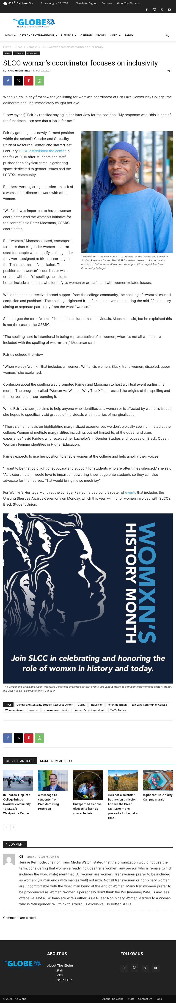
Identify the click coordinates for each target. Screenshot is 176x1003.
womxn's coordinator (57, 710)
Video (114, 35)
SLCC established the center (42, 151)
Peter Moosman (117, 704)
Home (7, 47)
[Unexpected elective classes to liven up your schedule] (88, 785)
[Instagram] (154, 9)
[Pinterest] (28, 80)
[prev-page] (6, 827)
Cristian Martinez (19, 70)
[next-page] (13, 827)
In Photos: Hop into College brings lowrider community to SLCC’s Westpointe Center (16, 804)
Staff (59, 970)
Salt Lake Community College (149, 704)
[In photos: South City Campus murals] (158, 780)
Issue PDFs (64, 980)
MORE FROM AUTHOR (56, 761)
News (9, 35)
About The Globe (126, 3)
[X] (161, 9)
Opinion (86, 35)
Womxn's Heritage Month (90, 710)
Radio (129, 35)
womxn (33, 710)
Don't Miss (33, 53)
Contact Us (145, 999)
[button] (167, 35)
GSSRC (81, 704)
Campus (32, 47)
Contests (107, 3)
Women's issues (14, 710)
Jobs (59, 975)
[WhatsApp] (39, 80)
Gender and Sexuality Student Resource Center (44, 704)
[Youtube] (169, 9)
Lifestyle (67, 35)
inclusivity (96, 704)
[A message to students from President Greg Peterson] (53, 780)
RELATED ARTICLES (20, 761)
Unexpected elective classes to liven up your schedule (87, 808)
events (130, 492)
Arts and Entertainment (37, 35)
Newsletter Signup (86, 3)
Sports (101, 35)
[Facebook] (146, 9)
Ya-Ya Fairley (118, 710)
